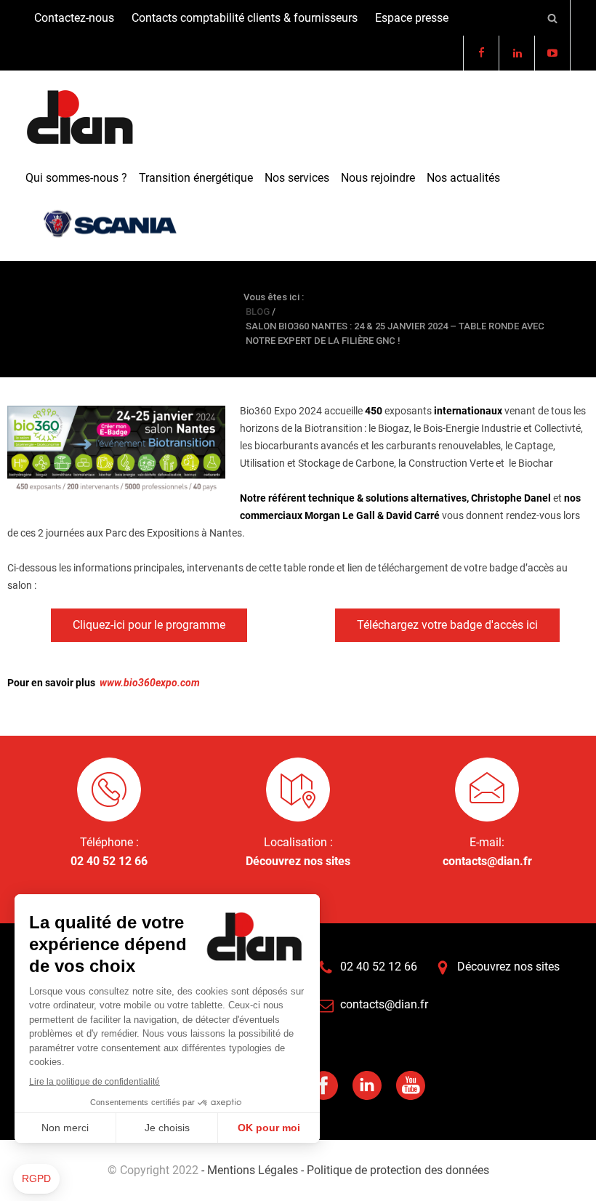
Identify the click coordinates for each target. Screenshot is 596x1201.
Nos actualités (463, 178)
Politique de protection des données (396, 1170)
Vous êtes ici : (273, 297)
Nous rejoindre (378, 178)
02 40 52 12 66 (109, 861)
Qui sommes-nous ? (76, 178)
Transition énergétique (196, 178)
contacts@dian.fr (487, 861)
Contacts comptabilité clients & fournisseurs (245, 18)
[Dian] (79, 117)
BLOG (46, 319)
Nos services (297, 178)
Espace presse (411, 18)
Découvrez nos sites (298, 861)
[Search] (553, 18)
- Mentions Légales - (252, 1170)
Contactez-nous (74, 18)
